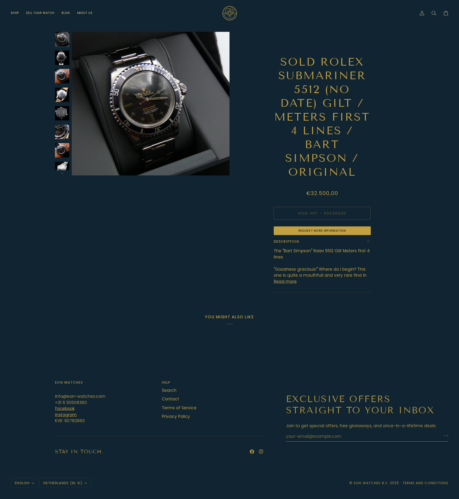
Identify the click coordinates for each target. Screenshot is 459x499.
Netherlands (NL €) (63, 483)
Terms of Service (179, 408)
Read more (285, 281)
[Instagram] (261, 451)
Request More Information (322, 231)
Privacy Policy (176, 416)
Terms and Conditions (425, 483)
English (22, 483)
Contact (170, 399)
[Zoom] (151, 103)
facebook (65, 408)
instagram (66, 415)
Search (169, 390)
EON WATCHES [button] (69, 382)
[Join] (444, 436)
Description (286, 241)
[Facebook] (252, 451)
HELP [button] (166, 382)
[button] (16, 13)
